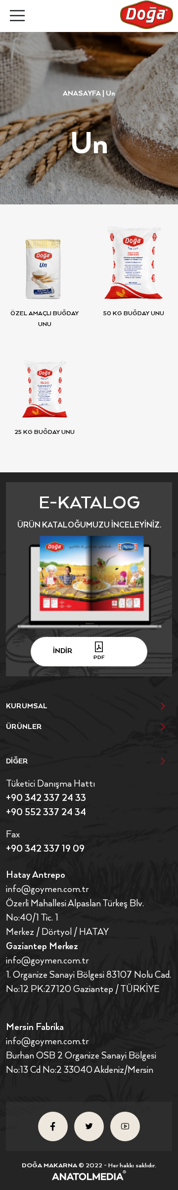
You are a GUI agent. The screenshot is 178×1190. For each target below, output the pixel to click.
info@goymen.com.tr (47, 889)
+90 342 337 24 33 (46, 798)
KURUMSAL (26, 706)
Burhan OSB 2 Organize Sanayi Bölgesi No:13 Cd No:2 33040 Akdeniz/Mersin (81, 1063)
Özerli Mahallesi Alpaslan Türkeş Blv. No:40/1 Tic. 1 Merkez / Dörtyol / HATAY (75, 917)
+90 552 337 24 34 (46, 812)
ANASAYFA (82, 94)
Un (110, 94)
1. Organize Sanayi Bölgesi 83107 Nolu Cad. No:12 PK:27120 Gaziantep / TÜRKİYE (88, 982)
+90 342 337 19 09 (45, 849)
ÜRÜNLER (24, 727)
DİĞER (17, 761)
